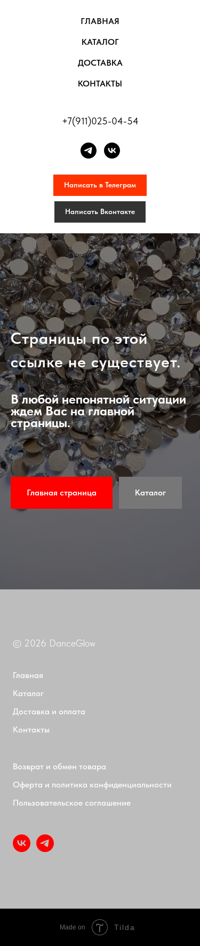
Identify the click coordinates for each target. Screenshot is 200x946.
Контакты (100, 83)
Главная (100, 21)
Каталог (100, 42)
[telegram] (89, 151)
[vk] (112, 151)
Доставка (100, 63)
